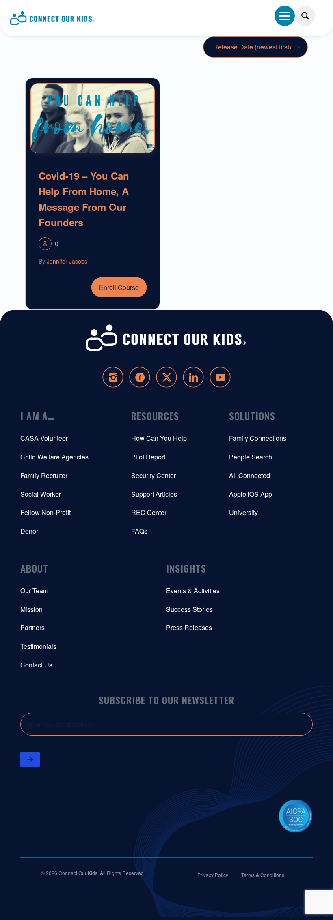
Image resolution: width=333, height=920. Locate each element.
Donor (29, 531)
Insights (186, 568)
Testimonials (38, 646)
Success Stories (189, 609)
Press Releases (189, 627)
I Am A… (37, 415)
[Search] (305, 16)
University (243, 512)
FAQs (139, 531)
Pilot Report (148, 456)
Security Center (153, 475)
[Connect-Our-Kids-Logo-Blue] (52, 18)
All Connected (249, 475)
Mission (31, 609)
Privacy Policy (212, 874)
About (34, 568)
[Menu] (285, 16)
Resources (155, 415)
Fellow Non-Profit (45, 512)
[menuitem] (313, 13)
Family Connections (257, 438)
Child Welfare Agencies (54, 456)
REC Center (148, 512)
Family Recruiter (43, 475)
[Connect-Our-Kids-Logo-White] (166, 338)
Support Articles (154, 494)
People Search (250, 456)
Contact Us (36, 664)
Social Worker (40, 494)
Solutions (252, 415)
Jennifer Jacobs (67, 261)
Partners (32, 627)
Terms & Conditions (262, 874)
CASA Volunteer (44, 438)
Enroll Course (119, 287)
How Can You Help (159, 438)
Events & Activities (193, 590)
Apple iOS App (250, 494)
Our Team (34, 590)
